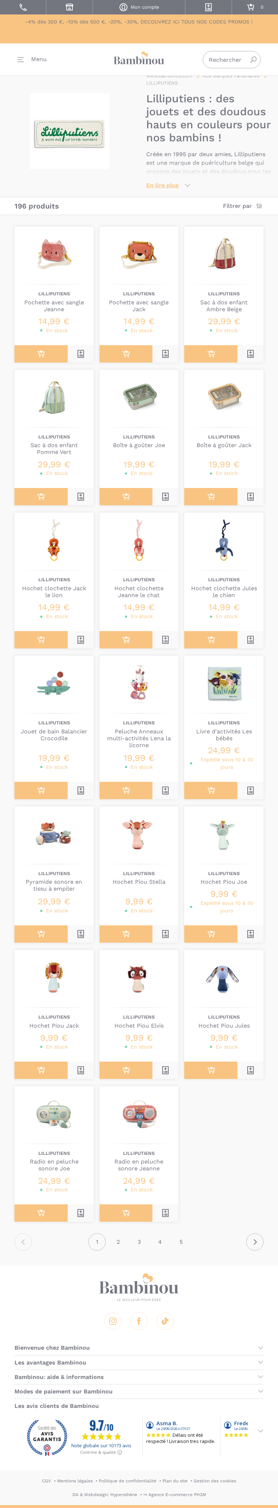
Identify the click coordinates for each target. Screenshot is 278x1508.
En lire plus (162, 185)
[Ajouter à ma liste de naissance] (81, 354)
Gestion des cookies (215, 1480)
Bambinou (139, 58)
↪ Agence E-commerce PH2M (174, 1494)
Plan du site (175, 1480)
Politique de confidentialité (127, 1480)
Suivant (255, 1242)
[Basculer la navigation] (32, 59)
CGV (46, 1480)
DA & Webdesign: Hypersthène (104, 1494)
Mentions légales (75, 1480)
